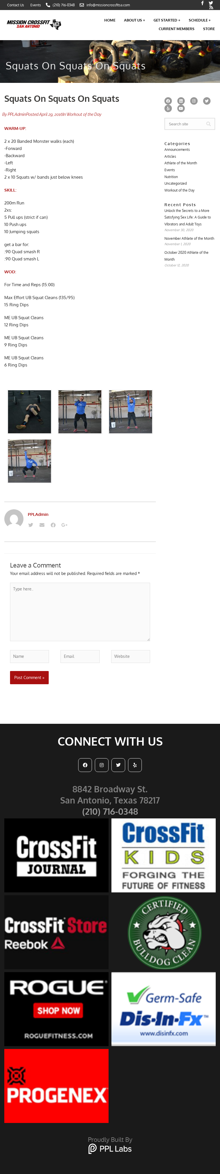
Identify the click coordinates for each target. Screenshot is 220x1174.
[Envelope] (42, 525)
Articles (170, 156)
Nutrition (171, 177)
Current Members (177, 28)
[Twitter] (31, 525)
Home (109, 20)
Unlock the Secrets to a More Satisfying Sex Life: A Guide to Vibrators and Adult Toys (187, 217)
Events (169, 170)
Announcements (177, 149)
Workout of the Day (83, 114)
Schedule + (200, 20)
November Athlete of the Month (189, 238)
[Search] (209, 123)
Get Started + (167, 20)
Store (209, 28)
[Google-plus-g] (64, 525)
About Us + (134, 20)
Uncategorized (175, 183)
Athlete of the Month (180, 163)
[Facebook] (53, 525)
